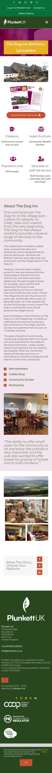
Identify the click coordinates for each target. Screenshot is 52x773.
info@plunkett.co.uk (11, 651)
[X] (39, 565)
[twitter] (31, 698)
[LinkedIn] (39, 572)
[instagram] (21, 698)
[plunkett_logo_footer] (26, 598)
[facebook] (16, 698)
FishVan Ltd (19, 688)
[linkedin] (26, 698)
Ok (26, 763)
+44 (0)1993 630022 (11, 646)
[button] (26, 369)
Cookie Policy (45, 751)
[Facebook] (39, 559)
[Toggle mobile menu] (47, 22)
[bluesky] (35, 698)
